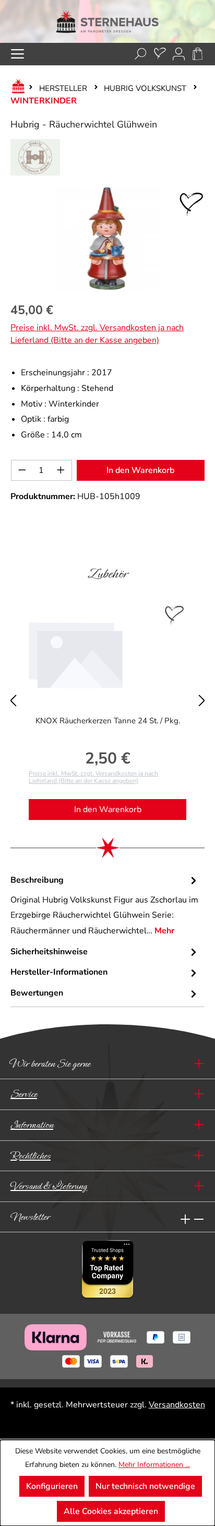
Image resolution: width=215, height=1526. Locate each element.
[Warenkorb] (197, 54)
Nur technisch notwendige (145, 1486)
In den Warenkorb (140, 470)
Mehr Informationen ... (154, 1465)
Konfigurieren (52, 1486)
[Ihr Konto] (178, 54)
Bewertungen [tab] (36, 993)
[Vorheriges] (13, 694)
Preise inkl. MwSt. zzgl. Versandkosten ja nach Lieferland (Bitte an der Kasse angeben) (97, 334)
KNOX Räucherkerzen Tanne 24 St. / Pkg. (107, 720)
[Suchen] (141, 54)
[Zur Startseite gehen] (107, 21)
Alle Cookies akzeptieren (111, 1511)
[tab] (104, 906)
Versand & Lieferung (48, 1186)
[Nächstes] (202, 694)
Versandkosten (177, 1405)
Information (31, 1124)
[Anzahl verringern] (22, 470)
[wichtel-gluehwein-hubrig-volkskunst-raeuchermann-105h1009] (107, 238)
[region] (107, 238)
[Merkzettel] (160, 54)
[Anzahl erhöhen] (61, 470)
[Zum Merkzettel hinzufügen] (191, 204)
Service (23, 1094)
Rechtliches (30, 1155)
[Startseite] (16, 88)
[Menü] (17, 54)
